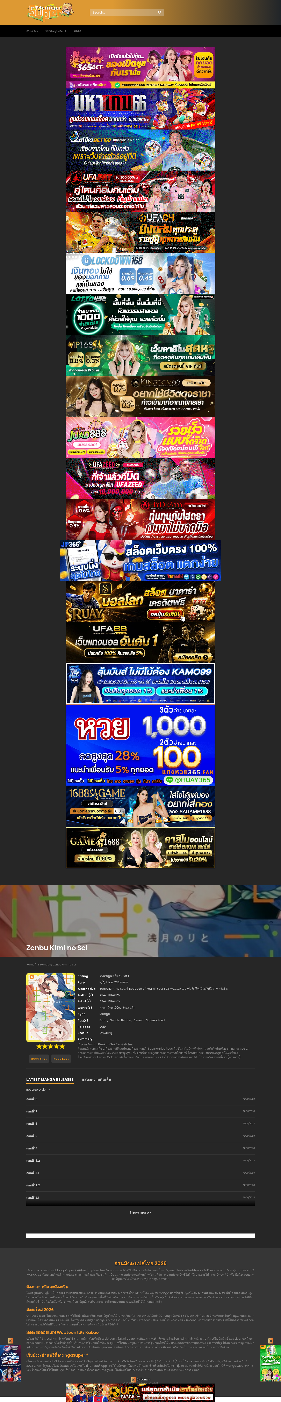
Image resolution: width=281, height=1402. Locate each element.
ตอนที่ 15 (31, 1136)
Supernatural (155, 1020)
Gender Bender (120, 1020)
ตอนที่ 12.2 (33, 1185)
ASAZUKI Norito (110, 995)
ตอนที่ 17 (31, 1111)
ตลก (102, 1007)
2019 (103, 1027)
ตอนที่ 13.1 (32, 1173)
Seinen (139, 1020)
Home (30, 964)
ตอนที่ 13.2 (33, 1161)
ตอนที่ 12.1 (32, 1198)
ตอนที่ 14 (31, 1148)
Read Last (61, 1059)
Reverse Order (36, 1090)
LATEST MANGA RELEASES (50, 1079)
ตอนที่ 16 (31, 1124)
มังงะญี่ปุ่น (113, 1007)
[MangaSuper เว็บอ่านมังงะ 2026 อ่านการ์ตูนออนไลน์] (50, 12)
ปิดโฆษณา (143, 1379)
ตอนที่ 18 (31, 1099)
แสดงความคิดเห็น (96, 1079)
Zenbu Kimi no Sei (64, 964)
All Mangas (44, 964)
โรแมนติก (129, 1007)
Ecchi (103, 1020)
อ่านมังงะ (32, 31)
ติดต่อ (77, 31)
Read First (39, 1059)
